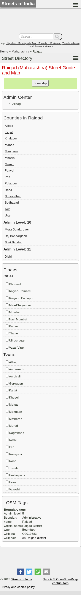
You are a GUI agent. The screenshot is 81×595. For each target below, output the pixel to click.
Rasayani (15, 454)
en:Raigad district (34, 537)
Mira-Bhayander (20, 305)
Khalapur (11, 138)
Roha (8, 190)
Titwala (14, 468)
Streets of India (21, 579)
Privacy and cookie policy (17, 587)
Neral (12, 440)
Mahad (9, 145)
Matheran (15, 418)
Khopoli (14, 397)
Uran (8, 215)
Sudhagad (12, 202)
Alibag (9, 125)
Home (4, 51)
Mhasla (10, 157)
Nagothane (16, 432)
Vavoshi (14, 489)
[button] (20, 572)
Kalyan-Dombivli (20, 291)
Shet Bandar (13, 242)
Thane (13, 333)
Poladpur (11, 183)
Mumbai (14, 312)
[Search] (58, 36)
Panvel (9, 170)
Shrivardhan (13, 196)
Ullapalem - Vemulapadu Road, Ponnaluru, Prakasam (33, 43)
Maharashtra (20, 51)
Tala (7, 209)
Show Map (40, 83)
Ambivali (15, 376)
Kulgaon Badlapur (21, 298)
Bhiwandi (15, 284)
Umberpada (17, 475)
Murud (9, 164)
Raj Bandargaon (16, 236)
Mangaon (11, 151)
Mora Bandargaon (17, 229)
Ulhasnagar (17, 340)
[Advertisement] (40, 21)
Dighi (8, 256)
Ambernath (16, 369)
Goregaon (16, 383)
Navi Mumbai (18, 319)
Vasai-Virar (16, 347)
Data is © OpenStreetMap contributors (60, 581)
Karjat (9, 132)
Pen (7, 177)
